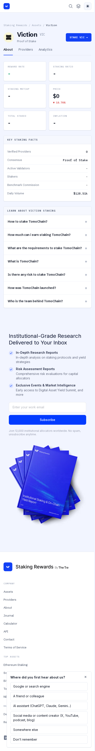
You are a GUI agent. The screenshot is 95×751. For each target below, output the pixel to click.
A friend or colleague (28, 696)
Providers (10, 599)
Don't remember (25, 739)
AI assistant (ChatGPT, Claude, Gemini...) (42, 706)
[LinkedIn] (6, 737)
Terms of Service (15, 647)
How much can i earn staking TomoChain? (47, 234)
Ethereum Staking (15, 665)
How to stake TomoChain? (47, 221)
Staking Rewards (15, 25)
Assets (36, 25)
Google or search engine (31, 686)
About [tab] (8, 50)
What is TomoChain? (47, 261)
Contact (9, 639)
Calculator (10, 623)
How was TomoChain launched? (47, 287)
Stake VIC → (79, 37)
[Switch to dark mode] (87, 6)
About (8, 607)
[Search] (70, 6)
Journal (9, 615)
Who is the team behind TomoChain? (47, 301)
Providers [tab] (26, 50)
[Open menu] (78, 6)
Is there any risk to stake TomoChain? (47, 274)
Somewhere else (25, 730)
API (6, 631)
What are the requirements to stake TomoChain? (47, 248)
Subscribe (47, 420)
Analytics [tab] (45, 50)
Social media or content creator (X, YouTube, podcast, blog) (46, 718)
